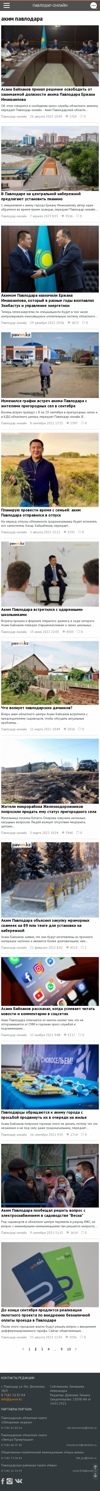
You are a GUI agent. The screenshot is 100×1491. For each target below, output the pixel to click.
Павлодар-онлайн (50, 5)
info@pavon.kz (11, 1399)
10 (69, 1349)
